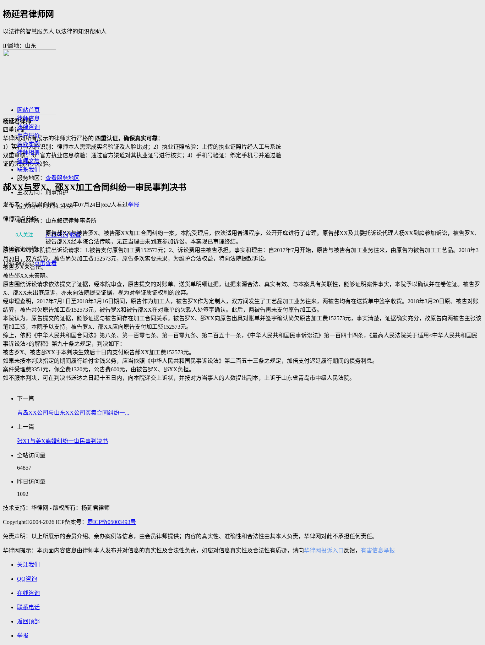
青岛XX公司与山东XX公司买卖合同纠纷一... (73, 413)
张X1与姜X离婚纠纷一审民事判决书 (62, 441)
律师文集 (28, 161)
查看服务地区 (62, 178)
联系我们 (28, 169)
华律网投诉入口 (324, 550)
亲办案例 (28, 144)
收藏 (75, 235)
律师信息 (28, 118)
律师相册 (28, 152)
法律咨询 (28, 127)
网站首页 (28, 110)
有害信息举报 (378, 550)
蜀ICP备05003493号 (111, 522)
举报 (133, 205)
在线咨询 (56, 235)
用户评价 (28, 135)
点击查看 (45, 263)
